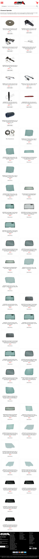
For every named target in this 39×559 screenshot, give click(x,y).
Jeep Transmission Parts (13, 547)
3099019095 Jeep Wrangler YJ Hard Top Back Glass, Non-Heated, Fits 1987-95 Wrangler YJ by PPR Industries (10, 231)
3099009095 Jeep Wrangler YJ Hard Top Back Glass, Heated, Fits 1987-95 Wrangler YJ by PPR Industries (10, 213)
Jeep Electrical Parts (12, 539)
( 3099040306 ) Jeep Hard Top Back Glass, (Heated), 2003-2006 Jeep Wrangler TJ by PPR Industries (29, 323)
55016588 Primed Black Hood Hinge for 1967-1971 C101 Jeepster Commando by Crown (29, 29)
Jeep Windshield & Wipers (13, 549)
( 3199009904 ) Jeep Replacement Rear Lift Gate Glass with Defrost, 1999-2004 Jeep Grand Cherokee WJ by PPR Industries (10, 489)
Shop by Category (22, 537)
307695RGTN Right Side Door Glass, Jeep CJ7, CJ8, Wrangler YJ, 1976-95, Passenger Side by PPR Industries (10, 158)
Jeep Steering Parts (12, 544)
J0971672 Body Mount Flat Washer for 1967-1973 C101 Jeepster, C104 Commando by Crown (10, 29)
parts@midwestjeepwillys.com (4, 539)
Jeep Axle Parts (12, 534)
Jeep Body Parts (12, 535)
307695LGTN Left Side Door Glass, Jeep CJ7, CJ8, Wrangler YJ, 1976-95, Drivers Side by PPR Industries (29, 139)
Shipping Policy (31, 537)
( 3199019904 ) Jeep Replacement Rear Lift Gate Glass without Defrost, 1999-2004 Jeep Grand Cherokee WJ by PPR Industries (29, 489)
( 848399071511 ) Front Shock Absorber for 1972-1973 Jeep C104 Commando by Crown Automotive (10, 103)
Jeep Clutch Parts (12, 537)
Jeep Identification (31, 539)
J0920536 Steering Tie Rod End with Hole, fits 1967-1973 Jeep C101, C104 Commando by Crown (9, 66)
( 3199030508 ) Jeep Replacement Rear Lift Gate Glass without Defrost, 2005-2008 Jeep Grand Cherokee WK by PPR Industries (10, 525)
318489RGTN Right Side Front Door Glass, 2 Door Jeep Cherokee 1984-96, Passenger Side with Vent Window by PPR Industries (10, 434)
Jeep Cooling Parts (12, 538)
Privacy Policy (31, 535)
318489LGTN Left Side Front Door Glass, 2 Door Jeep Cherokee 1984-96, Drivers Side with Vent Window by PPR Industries (29, 415)
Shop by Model (22, 538)
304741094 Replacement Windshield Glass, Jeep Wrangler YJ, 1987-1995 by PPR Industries (29, 194)
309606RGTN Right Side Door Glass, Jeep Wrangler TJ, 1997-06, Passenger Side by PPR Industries (10, 286)
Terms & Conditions (32, 538)
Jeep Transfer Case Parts (13, 546)
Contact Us (30, 534)
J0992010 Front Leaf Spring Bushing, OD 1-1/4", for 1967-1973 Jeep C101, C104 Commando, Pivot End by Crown (10, 121)
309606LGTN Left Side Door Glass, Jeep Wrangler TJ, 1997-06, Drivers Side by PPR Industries (29, 268)
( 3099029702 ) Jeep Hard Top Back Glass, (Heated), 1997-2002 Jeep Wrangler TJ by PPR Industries (10, 305)
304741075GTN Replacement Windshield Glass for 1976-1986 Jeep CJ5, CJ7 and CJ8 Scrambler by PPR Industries (29, 158)
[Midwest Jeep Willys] (19, 2)
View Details (29, 143)
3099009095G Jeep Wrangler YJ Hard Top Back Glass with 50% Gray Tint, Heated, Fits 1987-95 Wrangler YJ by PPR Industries (29, 213)
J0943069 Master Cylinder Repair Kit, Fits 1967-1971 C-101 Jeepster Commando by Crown (10, 47)
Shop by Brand (22, 536)
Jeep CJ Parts (31, 543)
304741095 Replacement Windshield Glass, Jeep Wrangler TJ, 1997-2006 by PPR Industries (10, 268)
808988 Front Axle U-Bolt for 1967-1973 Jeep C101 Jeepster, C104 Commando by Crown (9, 84)
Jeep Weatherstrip (12, 548)
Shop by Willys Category (23, 539)
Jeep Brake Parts (12, 536)
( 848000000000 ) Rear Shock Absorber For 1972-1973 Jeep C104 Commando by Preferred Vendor (29, 103)
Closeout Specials (22, 534)
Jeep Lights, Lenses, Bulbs (13, 543)
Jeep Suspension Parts (13, 545)
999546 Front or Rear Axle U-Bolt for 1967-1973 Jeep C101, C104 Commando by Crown (29, 84)
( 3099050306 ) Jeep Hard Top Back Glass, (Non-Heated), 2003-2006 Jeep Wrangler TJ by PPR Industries (10, 360)
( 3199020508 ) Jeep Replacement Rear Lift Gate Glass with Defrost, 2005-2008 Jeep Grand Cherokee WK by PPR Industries (10, 507)
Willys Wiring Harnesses (10, 138)
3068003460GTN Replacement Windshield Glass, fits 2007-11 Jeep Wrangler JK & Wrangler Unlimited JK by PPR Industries (10, 415)
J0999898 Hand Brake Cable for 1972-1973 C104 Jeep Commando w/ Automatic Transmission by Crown (29, 48)
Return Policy (31, 536)
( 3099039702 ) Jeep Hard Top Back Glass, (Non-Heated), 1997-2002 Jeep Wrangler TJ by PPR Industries (10, 323)
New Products (21, 535)
